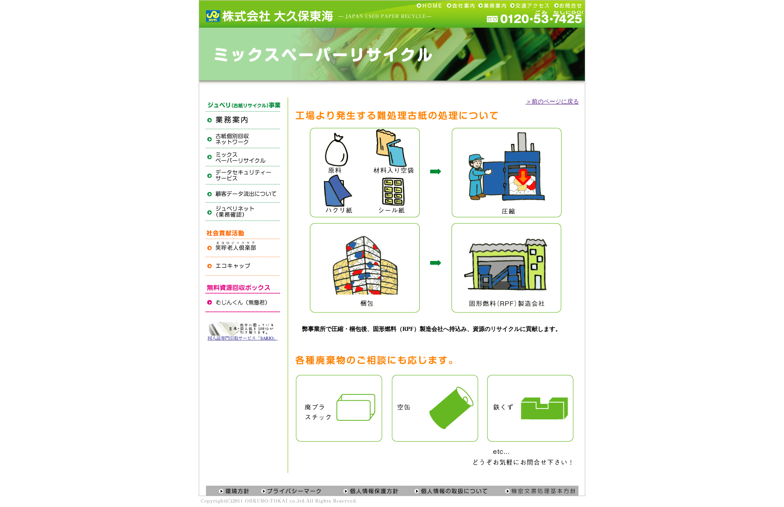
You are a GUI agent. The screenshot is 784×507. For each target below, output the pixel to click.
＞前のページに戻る (552, 101)
